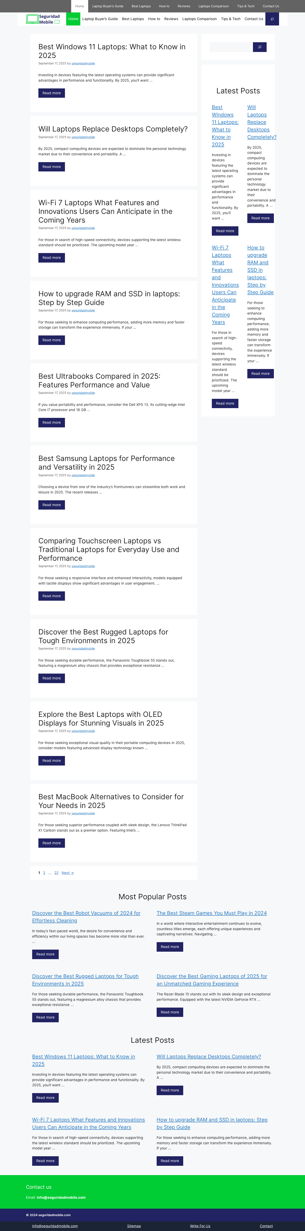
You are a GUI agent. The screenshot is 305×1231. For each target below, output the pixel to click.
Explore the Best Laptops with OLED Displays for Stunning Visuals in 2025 (101, 718)
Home (79, 6)
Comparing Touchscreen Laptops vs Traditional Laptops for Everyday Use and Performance (108, 549)
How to (164, 6)
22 (57, 873)
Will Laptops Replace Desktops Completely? (113, 128)
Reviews (184, 6)
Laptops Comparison (214, 6)
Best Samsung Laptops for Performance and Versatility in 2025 (106, 462)
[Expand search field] (272, 18)
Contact (266, 1226)
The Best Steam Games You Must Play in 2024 (212, 913)
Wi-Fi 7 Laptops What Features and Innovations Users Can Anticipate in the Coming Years (105, 211)
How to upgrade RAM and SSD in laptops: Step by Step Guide (260, 270)
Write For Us (200, 1226)
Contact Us (271, 6)
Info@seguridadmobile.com (61, 1197)
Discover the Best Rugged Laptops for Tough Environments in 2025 (103, 636)
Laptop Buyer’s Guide (107, 6)
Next (68, 873)
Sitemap (134, 1226)
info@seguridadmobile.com (55, 1226)
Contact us (39, 1187)
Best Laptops (141, 6)
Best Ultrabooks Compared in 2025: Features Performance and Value (99, 380)
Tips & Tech (246, 6)
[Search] (260, 47)
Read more (52, 93)
